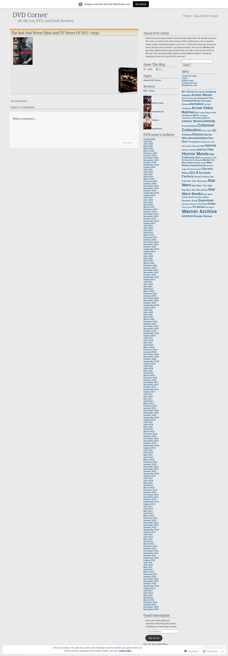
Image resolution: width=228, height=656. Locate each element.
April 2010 (148, 598)
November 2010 (151, 581)
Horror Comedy (189, 150)
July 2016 (148, 422)
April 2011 (148, 569)
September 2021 (151, 277)
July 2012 (148, 534)
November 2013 (151, 497)
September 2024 (151, 193)
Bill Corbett (200, 113)
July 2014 (148, 478)
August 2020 (149, 307)
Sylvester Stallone (189, 204)
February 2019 (150, 350)
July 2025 (148, 169)
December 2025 (151, 158)
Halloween (206, 142)
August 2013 (149, 504)
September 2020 (151, 305)
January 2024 (149, 212)
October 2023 (149, 219)
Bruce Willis (192, 115)
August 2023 (149, 223)
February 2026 (150, 153)
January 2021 (149, 296)
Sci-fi (194, 172)
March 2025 (149, 179)
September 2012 (151, 530)
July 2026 (148, 141)
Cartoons (203, 115)
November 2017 (151, 385)
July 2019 (148, 338)
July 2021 (148, 282)
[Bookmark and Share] (153, 70)
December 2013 (151, 495)
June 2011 (148, 565)
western (187, 216)
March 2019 (149, 347)
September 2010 (151, 586)
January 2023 (149, 240)
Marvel (192, 162)
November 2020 (151, 300)
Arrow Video (202, 108)
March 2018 (149, 375)
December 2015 (151, 438)
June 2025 (148, 172)
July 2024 (148, 197)
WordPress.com (189, 85)
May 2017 (148, 399)
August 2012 (149, 532)
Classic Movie (192, 121)
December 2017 (151, 382)
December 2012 (151, 523)
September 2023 (151, 221)
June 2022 (148, 256)
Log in (184, 78)
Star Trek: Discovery (197, 181)
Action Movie (201, 95)
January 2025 (149, 183)
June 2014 (148, 481)
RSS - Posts (149, 91)
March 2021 (149, 291)
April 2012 (148, 541)
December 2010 (151, 579)
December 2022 (151, 242)
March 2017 (149, 403)
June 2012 (148, 537)
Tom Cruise (187, 207)
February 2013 (150, 518)
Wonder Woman (203, 216)
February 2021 (150, 293)
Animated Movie (191, 100)
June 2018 (148, 368)
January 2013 (149, 520)
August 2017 (149, 392)
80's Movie (188, 91)
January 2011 (149, 576)
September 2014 (151, 474)
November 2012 (151, 525)
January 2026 (149, 155)
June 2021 (148, 284)
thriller (212, 203)
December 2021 (151, 270)
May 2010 (148, 595)
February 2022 (150, 265)
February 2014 (150, 490)
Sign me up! (153, 638)
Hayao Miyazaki (193, 146)
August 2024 (149, 195)
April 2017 (148, 401)
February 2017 (150, 406)
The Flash (202, 204)
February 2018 (150, 378)
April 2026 (148, 148)
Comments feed (189, 83)
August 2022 (149, 251)
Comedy (208, 121)
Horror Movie (195, 153)
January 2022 (149, 268)
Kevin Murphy (196, 160)
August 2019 (149, 336)
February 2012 (150, 546)
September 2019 (151, 333)
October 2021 (149, 275)
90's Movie (200, 92)
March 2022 (149, 263)
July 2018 (148, 366)
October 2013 (149, 499)
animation (196, 104)
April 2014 (148, 485)
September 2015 (151, 445)
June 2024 (148, 200)
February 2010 (150, 602)
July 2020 (148, 310)
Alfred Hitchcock (189, 98)
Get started (141, 4)
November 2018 (151, 357)
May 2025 (148, 174)
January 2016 (149, 436)
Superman (206, 200)
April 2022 (148, 261)
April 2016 (148, 429)
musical (194, 165)
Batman (188, 112)
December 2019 (151, 326)
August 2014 (149, 476)
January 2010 (149, 605)
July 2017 (148, 394)
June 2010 (148, 593)
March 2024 (149, 207)
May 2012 (148, 539)
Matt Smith (201, 163)
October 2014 (149, 471)
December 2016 (151, 410)
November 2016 (151, 413)
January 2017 (149, 408)
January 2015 (149, 464)
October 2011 (149, 555)
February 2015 (150, 462)
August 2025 (149, 167)
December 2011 (150, 551)
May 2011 (147, 567)
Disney (197, 134)
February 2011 (150, 574)
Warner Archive (199, 211)
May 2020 (148, 314)
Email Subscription (156, 615)
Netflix (203, 165)
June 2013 (148, 509)
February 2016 (150, 434)
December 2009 (151, 607)
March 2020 (149, 319)
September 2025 (151, 165)
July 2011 (147, 562)
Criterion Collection (198, 127)
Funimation (194, 142)
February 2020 (150, 321)
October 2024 (149, 190)
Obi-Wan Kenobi (194, 169)
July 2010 (148, 590)
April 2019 (148, 345)
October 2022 (149, 247)
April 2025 (148, 176)
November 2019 (151, 328)
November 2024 (151, 188)
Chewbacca (187, 118)
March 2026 (149, 151)
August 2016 (149, 420)
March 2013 (149, 516)
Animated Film (205, 98)
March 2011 (148, 572)
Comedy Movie (189, 126)
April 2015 (148, 457)
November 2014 (151, 469)
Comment (127, 142)
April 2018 (148, 373)
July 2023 (148, 226)
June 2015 (148, 452)
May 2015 (148, 455)
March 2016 (149, 431)
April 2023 (148, 233)
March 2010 (149, 600)
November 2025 (151, 160)
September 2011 (151, 558)
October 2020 (149, 303)
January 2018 (149, 380)
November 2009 (151, 609)
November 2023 (151, 216)
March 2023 (149, 235)
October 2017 (149, 387)
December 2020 (151, 298)
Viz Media (198, 206)
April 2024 (148, 205)
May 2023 (148, 230)
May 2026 (148, 146)
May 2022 (148, 258)
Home (187, 16)
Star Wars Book (199, 190)
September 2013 (151, 502)
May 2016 (148, 427)
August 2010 (149, 588)
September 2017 (151, 389)
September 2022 (151, 249)
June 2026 (148, 144)
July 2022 (148, 254)
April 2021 (148, 289)
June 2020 (148, 312)
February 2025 (150, 181)
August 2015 (149, 448)
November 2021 (151, 272)
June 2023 (148, 228)
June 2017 (148, 396)
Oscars (207, 168)
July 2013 (148, 506)
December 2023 (151, 214)
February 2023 (150, 237)
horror (210, 145)
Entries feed (187, 81)
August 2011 (149, 560)
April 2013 (148, 513)
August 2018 (149, 364)
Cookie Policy (125, 651)
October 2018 (149, 359)
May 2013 (148, 511)
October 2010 (149, 583)
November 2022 (151, 244)
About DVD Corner (206, 16)
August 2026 (149, 139)
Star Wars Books (198, 191)
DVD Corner (30, 14)
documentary (197, 138)
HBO (202, 146)
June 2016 (148, 424)
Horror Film (205, 149)
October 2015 (149, 443)
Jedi (197, 157)
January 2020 (149, 324)
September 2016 (151, 417)
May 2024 (148, 202)
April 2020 (148, 317)
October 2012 (149, 527)
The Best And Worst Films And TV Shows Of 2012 (49, 32)
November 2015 (151, 441)
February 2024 (150, 209)
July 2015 (148, 450)
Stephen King (189, 200)
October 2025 (149, 162)
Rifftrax (185, 173)
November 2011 (150, 553)
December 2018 (151, 354)
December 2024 (151, 186)
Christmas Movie (201, 118)
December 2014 (151, 467)
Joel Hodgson (206, 158)
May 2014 (148, 483)
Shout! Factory (201, 176)
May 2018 (148, 371)
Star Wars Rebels (201, 197)
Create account (189, 76)
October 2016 (149, 415)
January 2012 (149, 548)
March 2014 (149, 488)
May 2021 (148, 286)
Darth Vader (207, 131)
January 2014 (149, 492)
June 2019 (148, 340)
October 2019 (149, 331)
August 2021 (149, 279)
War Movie (209, 207)
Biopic (208, 113)
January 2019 (149, 352)
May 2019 (148, 343)
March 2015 (149, 459)
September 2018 (151, 361)
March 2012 (149, 544)
